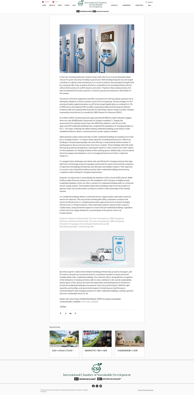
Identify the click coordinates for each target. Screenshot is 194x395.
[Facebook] (93, 386)
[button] (51, 5)
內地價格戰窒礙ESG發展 (128, 351)
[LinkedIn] (97, 386)
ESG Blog (63, 306)
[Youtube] (100, 386)
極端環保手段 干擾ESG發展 (96, 351)
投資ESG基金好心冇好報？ (63, 351)
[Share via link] (75, 313)
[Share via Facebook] (61, 313)
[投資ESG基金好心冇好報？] (64, 339)
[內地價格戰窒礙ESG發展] (129, 339)
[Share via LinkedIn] (70, 313)
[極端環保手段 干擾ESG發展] (97, 339)
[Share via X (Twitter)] (65, 313)
